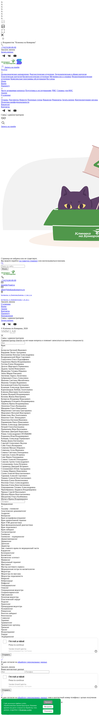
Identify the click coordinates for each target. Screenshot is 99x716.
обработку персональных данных (32, 662)
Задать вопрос (68, 100)
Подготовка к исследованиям (38, 90)
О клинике (6, 95)
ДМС (54, 90)
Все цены (50, 79)
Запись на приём (11, 67)
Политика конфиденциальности (15, 102)
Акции (4, 93)
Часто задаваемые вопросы (13, 90)
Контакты (5, 107)
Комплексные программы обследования (28, 79)
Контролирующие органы (86, 100)
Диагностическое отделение (41, 74)
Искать (4, 269)
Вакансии (47, 100)
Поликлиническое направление (15, 74)
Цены (3, 81)
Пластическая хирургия (11, 76)
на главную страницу (28, 261)
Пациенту (5, 86)
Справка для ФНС (65, 90)
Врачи (3, 83)
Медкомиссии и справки (60, 76)
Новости (23, 100)
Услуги (4, 69)
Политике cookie (25, 710)
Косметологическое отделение (35, 76)
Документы (14, 100)
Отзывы (4, 100)
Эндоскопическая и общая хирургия (70, 74)
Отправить (6, 655)
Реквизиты (57, 100)
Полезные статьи (34, 100)
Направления (7, 316)
